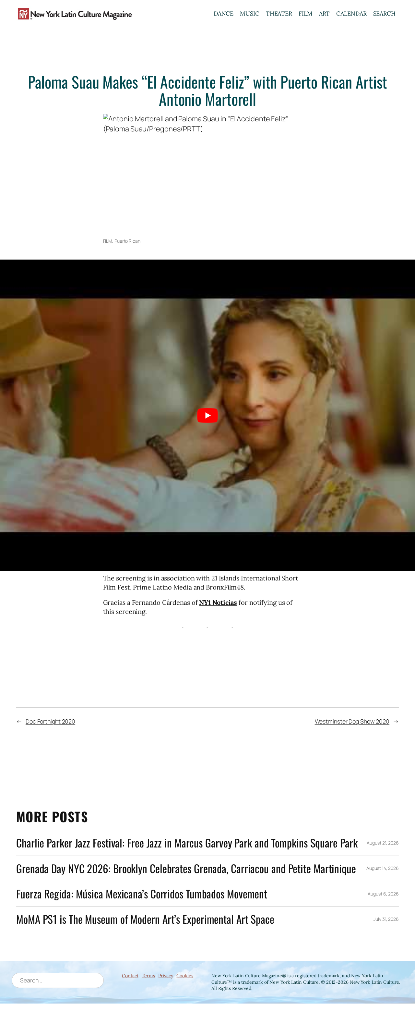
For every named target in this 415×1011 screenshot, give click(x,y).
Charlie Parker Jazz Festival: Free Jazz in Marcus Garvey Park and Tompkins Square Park (186, 843)
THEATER (279, 13)
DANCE (224, 13)
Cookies (184, 976)
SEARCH (384, 13)
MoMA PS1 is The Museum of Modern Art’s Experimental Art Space (145, 919)
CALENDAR (351, 13)
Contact (130, 976)
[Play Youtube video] (207, 415)
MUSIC (249, 13)
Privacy (165, 976)
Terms (148, 976)
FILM (306, 13)
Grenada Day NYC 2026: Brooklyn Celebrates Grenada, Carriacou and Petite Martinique (186, 868)
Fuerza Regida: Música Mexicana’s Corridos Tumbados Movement (141, 894)
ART (324, 13)
